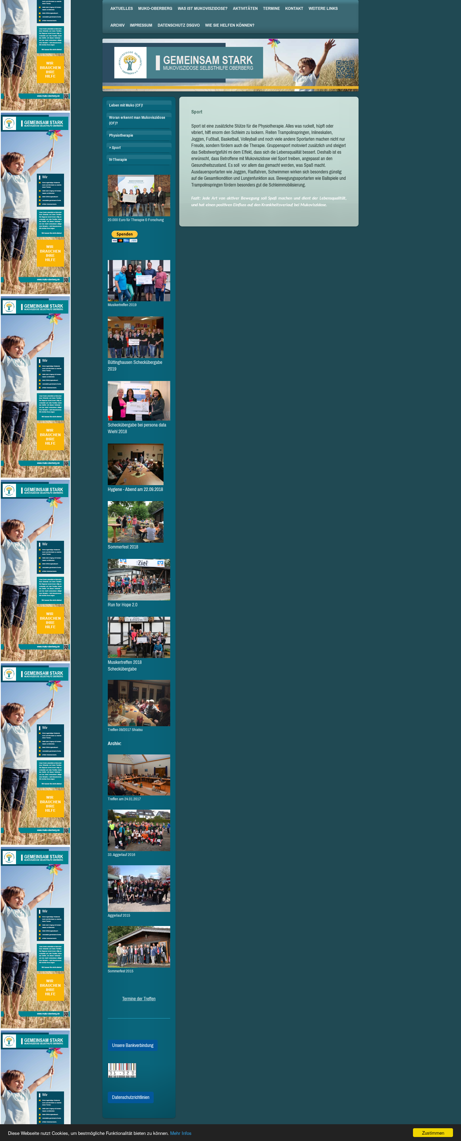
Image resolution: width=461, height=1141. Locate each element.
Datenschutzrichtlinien (130, 1097)
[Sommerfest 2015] (139, 947)
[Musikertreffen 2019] (139, 281)
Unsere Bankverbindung (132, 1045)
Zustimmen (433, 1132)
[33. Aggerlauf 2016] (139, 830)
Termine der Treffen (139, 998)
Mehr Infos (181, 1133)
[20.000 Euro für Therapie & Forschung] (139, 195)
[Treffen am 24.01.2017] (139, 775)
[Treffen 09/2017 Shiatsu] (139, 703)
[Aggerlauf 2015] (139, 888)
